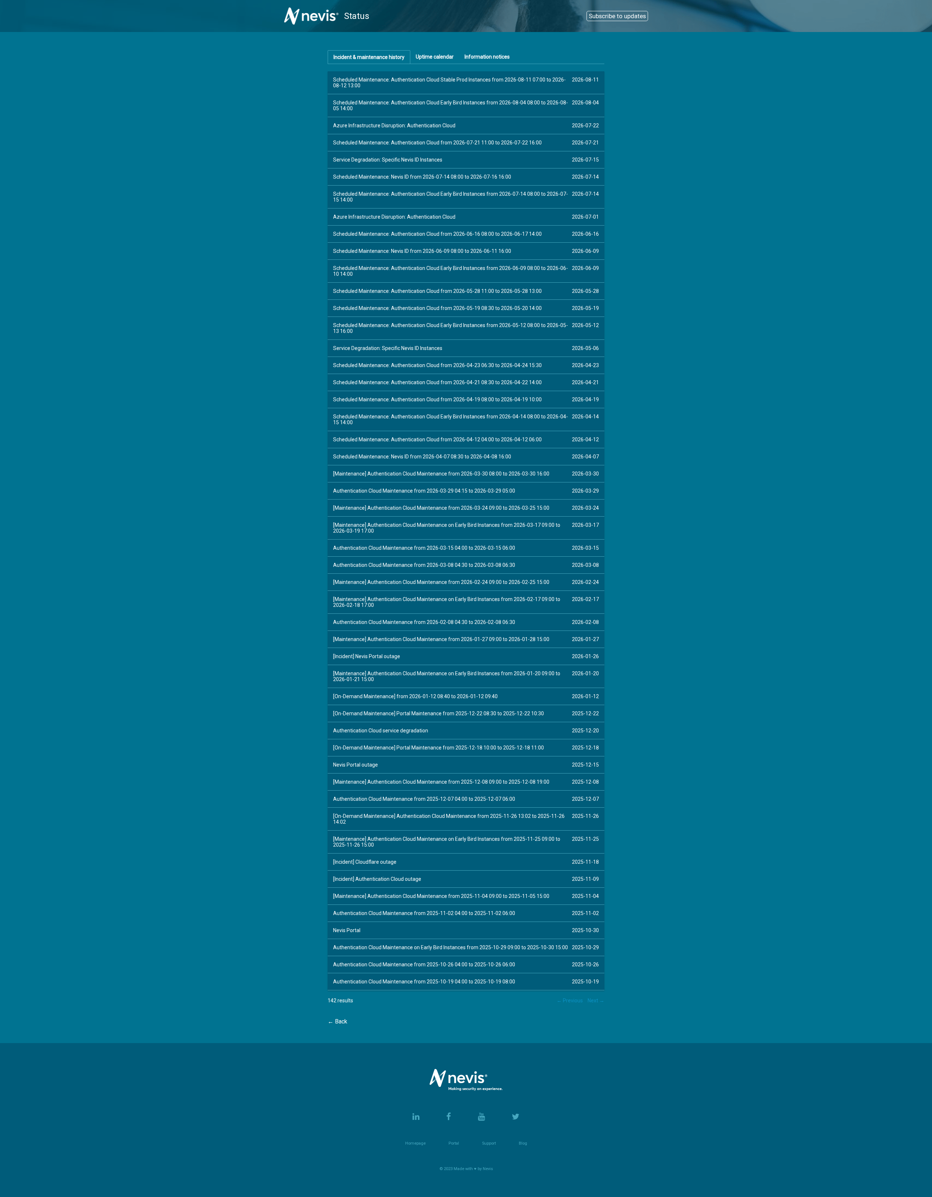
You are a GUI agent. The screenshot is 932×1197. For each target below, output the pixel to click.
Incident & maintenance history (368, 57)
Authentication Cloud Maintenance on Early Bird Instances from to (450, 947)
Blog (523, 1143)
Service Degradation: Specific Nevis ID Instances (387, 160)
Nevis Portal (346, 930)
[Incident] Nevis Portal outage (366, 656)
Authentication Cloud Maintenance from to (424, 491)
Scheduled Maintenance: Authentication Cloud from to (437, 143)
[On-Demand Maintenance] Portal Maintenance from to (438, 713)
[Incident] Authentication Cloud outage (377, 879)
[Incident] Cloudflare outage (364, 862)
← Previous (570, 1000)
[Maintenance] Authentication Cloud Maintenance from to (441, 474)
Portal (454, 1143)
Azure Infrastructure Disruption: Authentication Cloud (394, 125)
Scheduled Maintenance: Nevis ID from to (422, 177)
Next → (596, 1000)
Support (489, 1143)
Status (356, 16)
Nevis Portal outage (355, 765)
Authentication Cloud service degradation (380, 730)
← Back (337, 1021)
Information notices (487, 57)
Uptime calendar (435, 57)
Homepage (415, 1143)
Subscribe (617, 16)
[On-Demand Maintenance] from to (415, 696)
